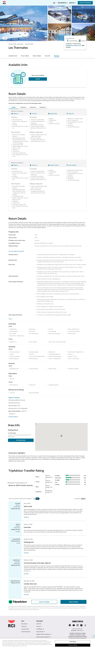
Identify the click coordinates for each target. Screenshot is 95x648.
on (34, 498)
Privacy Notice (39, 631)
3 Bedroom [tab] (42, 107)
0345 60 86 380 (78, 628)
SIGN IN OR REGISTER (85, 3)
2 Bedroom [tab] (33, 107)
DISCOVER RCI (62, 3)
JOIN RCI (71, 3)
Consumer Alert (25, 629)
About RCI (38, 623)
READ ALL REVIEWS (44, 602)
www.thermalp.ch (13, 416)
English (83, 498)
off (37, 498)
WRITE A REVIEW (73, 602)
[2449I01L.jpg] (59, 32)
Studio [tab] (13, 107)
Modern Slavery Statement (42, 637)
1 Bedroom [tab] (23, 107)
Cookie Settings (72, 641)
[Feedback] (93, 635)
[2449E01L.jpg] (24, 23)
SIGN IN (38, 79)
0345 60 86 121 (80, 630)
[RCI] (4, 2)
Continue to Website (72, 645)
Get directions (20, 440)
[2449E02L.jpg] (59, 14)
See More (26, 517)
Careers (38, 626)
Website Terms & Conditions (43, 634)
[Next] (85, 41)
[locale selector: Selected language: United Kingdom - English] (54, 2)
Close (10, 319)
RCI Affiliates (39, 629)
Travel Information (25, 631)
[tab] (12, 55)
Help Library (24, 623)
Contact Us (24, 626)
